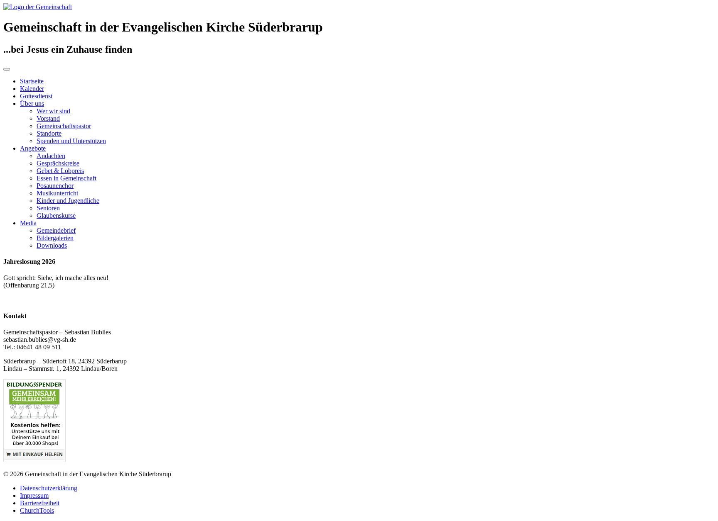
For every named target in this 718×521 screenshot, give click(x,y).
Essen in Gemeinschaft (66, 178)
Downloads (52, 245)
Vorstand (48, 118)
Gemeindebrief (56, 230)
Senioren (48, 208)
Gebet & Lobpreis (60, 170)
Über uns (32, 103)
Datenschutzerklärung (48, 488)
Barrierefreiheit (39, 502)
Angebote (33, 148)
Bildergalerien (55, 237)
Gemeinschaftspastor (64, 125)
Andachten (51, 155)
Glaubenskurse (56, 215)
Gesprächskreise (58, 163)
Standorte (49, 133)
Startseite (32, 81)
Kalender (32, 88)
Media (28, 222)
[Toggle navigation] (6, 69)
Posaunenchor (55, 185)
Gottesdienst (36, 96)
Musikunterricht (57, 193)
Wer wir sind (53, 110)
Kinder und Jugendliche (68, 200)
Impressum (34, 495)
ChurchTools (37, 510)
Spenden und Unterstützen (71, 140)
